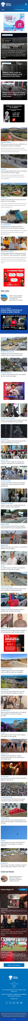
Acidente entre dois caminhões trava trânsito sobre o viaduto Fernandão (12, 354)
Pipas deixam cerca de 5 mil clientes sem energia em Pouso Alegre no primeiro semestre (13, 844)
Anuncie (14, 985)
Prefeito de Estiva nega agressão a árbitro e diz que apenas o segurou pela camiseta (14, 631)
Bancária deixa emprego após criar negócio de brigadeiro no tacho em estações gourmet (13, 713)
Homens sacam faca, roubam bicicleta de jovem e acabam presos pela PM (13, 506)
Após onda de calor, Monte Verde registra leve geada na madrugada (13, 735)
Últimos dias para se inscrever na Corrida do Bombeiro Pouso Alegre (14, 547)
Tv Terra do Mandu (19, 9)
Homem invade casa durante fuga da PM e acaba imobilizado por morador (13, 441)
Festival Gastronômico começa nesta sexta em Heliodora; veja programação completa (13, 254)
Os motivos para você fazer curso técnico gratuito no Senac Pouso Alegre (13, 568)
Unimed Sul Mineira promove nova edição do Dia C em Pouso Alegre (13, 375)
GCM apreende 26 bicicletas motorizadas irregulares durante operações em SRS (13, 799)
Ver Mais (23, 889)
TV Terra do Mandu (14, 983)
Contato (14, 987)
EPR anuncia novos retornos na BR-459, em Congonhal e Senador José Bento (14, 145)
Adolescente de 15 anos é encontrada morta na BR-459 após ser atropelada (12, 671)
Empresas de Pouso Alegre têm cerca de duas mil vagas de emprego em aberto (13, 692)
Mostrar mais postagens (14, 965)
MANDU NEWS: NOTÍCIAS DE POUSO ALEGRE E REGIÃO (11, 311)
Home (2, 9)
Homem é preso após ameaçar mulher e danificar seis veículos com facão (12, 610)
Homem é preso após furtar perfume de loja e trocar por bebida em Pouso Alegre (14, 420)
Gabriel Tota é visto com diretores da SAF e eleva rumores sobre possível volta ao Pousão (13, 933)
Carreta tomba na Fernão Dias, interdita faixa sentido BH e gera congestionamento (13, 526)
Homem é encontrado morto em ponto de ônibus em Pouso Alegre (13, 200)
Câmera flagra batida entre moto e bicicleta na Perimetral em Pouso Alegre (14, 171)
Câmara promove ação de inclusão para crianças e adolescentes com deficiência (12, 462)
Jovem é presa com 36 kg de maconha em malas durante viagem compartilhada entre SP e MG (14, 821)
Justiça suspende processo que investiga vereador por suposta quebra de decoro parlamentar (13, 484)
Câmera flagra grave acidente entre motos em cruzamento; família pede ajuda (13, 589)
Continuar (14, 1019)
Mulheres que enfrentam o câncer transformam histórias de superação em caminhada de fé (13, 757)
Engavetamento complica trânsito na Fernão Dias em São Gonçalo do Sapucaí (12, 227)
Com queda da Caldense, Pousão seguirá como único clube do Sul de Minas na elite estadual (13, 955)
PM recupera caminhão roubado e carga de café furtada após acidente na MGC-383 (14, 865)
